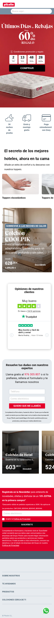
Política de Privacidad (21, 519)
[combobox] (31, 11)
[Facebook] (15, 555)
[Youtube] (27, 555)
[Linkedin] (38, 555)
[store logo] (8, 4)
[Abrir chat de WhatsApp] (46, 611)
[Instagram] (32, 555)
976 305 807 (32, 374)
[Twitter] (21, 555)
